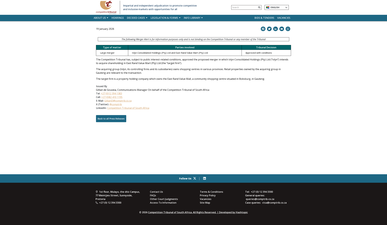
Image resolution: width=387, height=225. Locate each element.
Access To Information (163, 202)
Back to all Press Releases (111, 118)
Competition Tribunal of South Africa (128, 108)
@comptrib (115, 104)
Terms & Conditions (211, 191)
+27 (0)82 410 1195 (111, 97)
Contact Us (156, 191)
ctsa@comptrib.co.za (274, 202)
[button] (263, 29)
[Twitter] (194, 178)
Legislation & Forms (164, 17)
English (274, 7)
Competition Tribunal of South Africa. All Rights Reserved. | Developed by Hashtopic (198, 212)
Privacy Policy (208, 195)
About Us (100, 17)
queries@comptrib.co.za (260, 199)
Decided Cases (136, 17)
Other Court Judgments (164, 199)
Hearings (117, 17)
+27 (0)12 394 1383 (111, 93)
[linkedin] (204, 178)
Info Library (192, 17)
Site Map (205, 202)
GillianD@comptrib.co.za (118, 100)
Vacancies (283, 17)
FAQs (153, 195)
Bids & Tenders (264, 17)
